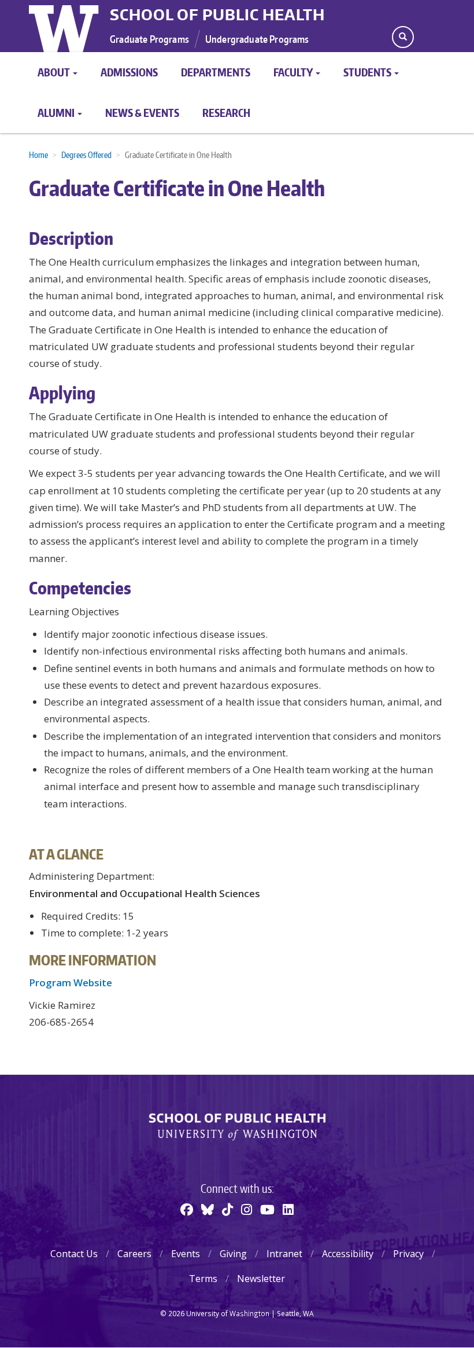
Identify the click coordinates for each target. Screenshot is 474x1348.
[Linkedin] (288, 1209)
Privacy (408, 1253)
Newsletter (261, 1278)
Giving (233, 1253)
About (55, 72)
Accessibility (347, 1253)
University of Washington (65, 26)
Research (226, 112)
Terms (203, 1278)
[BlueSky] (207, 1209)
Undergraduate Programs (257, 38)
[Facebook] (186, 1209)
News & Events (142, 112)
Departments (215, 72)
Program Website (70, 982)
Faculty (293, 72)
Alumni (57, 112)
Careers (134, 1253)
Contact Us (74, 1253)
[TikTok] (227, 1209)
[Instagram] (246, 1209)
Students (368, 72)
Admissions (129, 72)
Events (185, 1253)
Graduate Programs (149, 38)
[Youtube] (267, 1209)
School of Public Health (217, 14)
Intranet (284, 1253)
